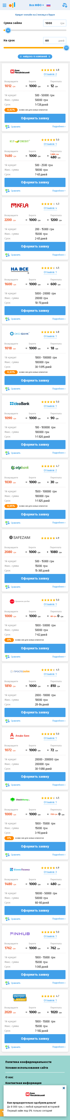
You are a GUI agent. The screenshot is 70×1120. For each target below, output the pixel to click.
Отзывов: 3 (50, 872)
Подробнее (58, 126)
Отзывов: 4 (50, 208)
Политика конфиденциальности (28, 1062)
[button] (4, 5)
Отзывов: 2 (50, 74)
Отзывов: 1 (50, 144)
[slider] (8, 30)
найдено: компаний (35, 56)
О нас (9, 1077)
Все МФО (35, 5)
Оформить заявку (35, 118)
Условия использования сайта (26, 1067)
